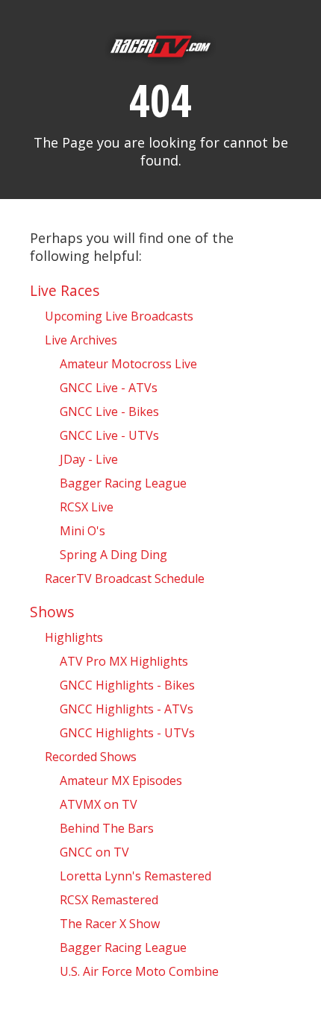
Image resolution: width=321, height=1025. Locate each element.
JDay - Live (89, 459)
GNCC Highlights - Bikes (127, 685)
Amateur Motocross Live (128, 364)
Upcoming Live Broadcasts (119, 316)
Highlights (74, 637)
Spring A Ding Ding (113, 554)
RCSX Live (86, 507)
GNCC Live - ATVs (109, 387)
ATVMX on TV (98, 804)
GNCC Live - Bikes (109, 411)
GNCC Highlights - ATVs (126, 709)
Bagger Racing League (123, 483)
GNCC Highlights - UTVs (127, 733)
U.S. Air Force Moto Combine (139, 971)
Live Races (64, 290)
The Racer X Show (110, 923)
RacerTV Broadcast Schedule (125, 578)
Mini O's (82, 531)
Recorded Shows (91, 756)
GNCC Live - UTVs (109, 435)
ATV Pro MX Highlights (124, 661)
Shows (52, 612)
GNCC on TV (94, 852)
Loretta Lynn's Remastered (135, 876)
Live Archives (81, 340)
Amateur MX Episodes (121, 780)
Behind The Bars (107, 828)
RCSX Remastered (109, 900)
